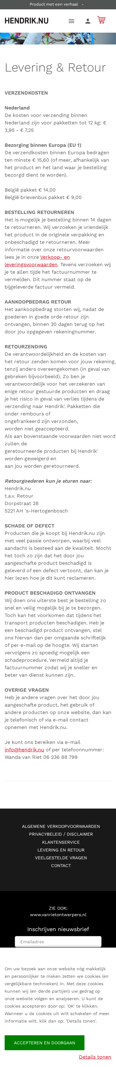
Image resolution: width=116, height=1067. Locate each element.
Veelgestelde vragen (61, 857)
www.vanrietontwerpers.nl (58, 914)
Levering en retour (60, 849)
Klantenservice (61, 842)
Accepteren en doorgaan (44, 1042)
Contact (61, 865)
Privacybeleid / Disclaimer (61, 834)
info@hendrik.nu (24, 750)
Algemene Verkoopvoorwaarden (61, 826)
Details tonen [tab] (95, 1057)
